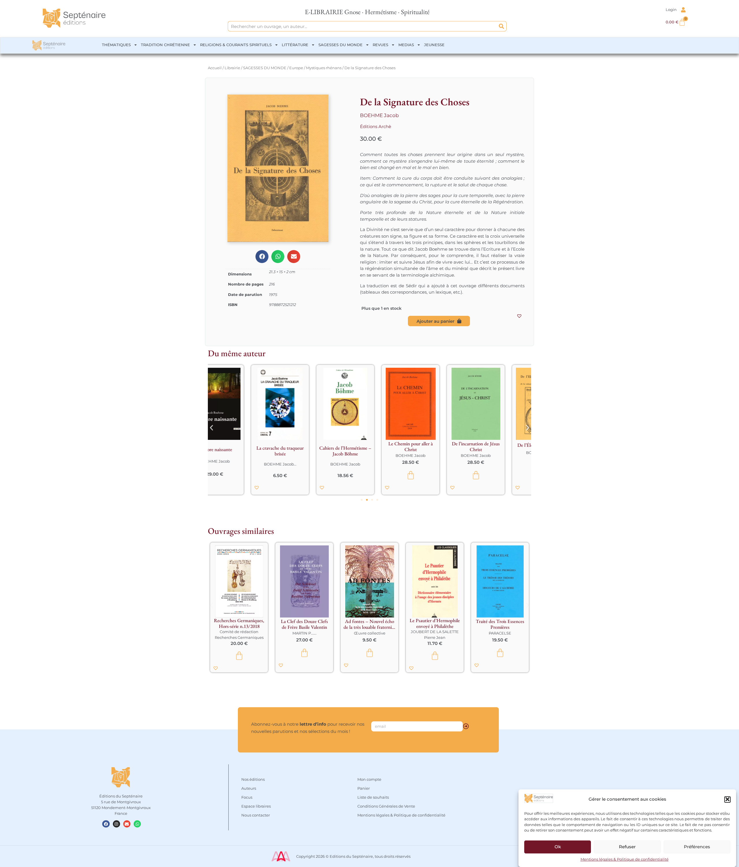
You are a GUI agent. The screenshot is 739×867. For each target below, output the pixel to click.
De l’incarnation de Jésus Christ (369, 446)
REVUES (380, 44)
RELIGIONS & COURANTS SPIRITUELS (236, 44)
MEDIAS (406, 44)
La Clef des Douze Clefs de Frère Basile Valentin (304, 624)
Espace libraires (256, 806)
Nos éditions (253, 779)
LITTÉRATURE (295, 44)
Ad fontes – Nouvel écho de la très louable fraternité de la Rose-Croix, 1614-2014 (369, 624)
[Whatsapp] (137, 823)
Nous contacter (255, 815)
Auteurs (248, 788)
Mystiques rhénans (323, 67)
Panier (363, 788)
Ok (558, 846)
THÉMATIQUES (116, 44)
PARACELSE (500, 633)
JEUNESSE (434, 44)
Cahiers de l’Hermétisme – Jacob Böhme (239, 451)
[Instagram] (116, 823)
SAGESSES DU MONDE (340, 44)
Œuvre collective (369, 633)
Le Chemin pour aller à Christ (304, 446)
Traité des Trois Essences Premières (500, 624)
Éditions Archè (375, 126)
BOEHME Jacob (379, 115)
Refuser (627, 846)
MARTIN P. (302, 633)
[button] (727, 799)
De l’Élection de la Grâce (435, 445)
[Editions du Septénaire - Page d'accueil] (74, 18)
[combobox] (362, 26)
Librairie (232, 67)
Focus (246, 797)
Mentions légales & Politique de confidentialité (625, 859)
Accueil (215, 67)
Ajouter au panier (435, 321)
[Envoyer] (466, 726)
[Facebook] (105, 823)
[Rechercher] (502, 26)
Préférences (697, 846)
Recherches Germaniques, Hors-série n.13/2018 (239, 623)
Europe (296, 67)
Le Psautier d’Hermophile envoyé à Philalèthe (435, 623)
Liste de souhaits (373, 797)
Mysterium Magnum (500, 449)
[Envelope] (126, 823)
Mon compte (369, 779)
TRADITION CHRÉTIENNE (165, 44)
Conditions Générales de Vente (386, 806)
